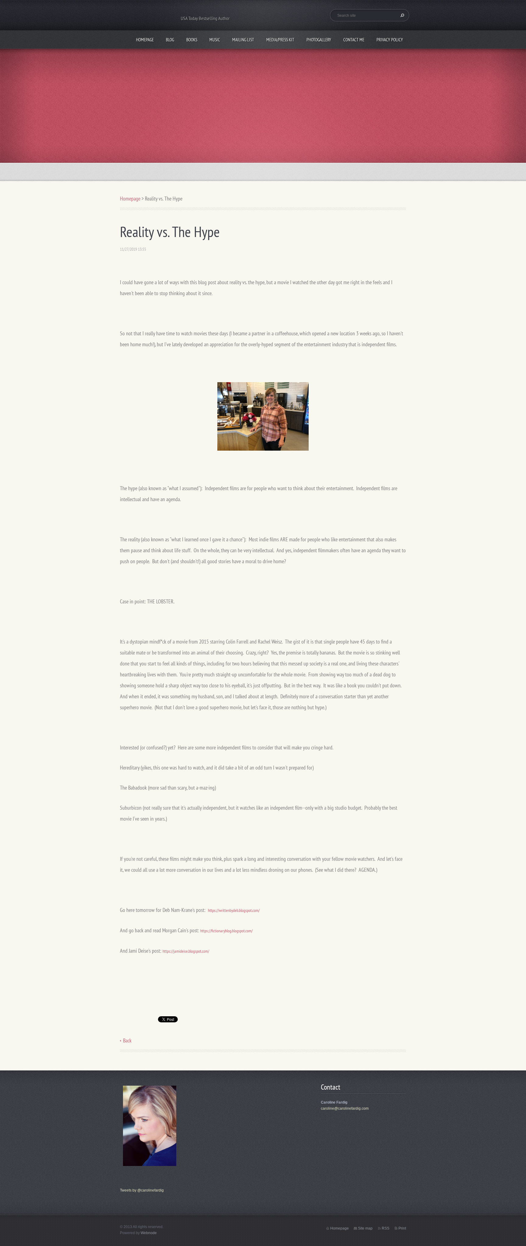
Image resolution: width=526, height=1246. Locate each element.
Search (401, 15)
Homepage (145, 40)
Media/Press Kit (280, 40)
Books (191, 40)
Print (402, 1228)
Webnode (149, 1233)
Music (214, 40)
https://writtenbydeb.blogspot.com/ (234, 910)
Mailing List (243, 40)
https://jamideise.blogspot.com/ (186, 951)
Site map (365, 1228)
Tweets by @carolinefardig (142, 1190)
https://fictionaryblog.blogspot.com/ (226, 931)
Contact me (353, 40)
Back (127, 1040)
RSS (385, 1228)
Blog (170, 40)
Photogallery (319, 40)
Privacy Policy (390, 40)
